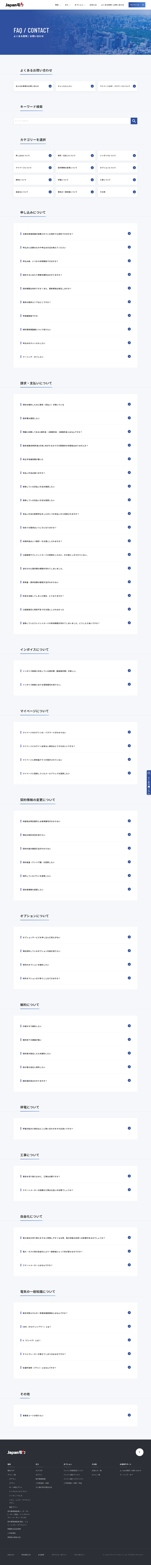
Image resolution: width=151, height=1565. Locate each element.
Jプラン (12, 1483)
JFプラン (12, 1479)
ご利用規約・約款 (42, 1483)
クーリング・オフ (126, 1475)
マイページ (134, 5)
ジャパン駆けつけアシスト (73, 1479)
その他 (94, 1464)
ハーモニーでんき (15, 1495)
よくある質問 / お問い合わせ (112, 5)
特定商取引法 (26, 1555)
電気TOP (11, 1470)
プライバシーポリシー (59, 1555)
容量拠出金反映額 (14, 1529)
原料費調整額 (41, 1479)
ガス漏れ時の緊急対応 (44, 1487)
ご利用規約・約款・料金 (73, 1483)
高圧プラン (13, 1507)
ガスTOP (39, 1470)
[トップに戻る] (139, 1452)
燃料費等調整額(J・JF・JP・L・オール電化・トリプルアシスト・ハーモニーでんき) (19, 1514)
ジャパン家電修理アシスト (73, 1470)
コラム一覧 (96, 1475)
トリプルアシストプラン (18, 1491)
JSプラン (39, 1475)
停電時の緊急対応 (14, 1537)
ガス (66, 5)
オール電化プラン (15, 1487)
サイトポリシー (79, 1555)
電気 (57, 5)
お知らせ (93, 5)
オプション (79, 5)
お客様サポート (125, 1464)
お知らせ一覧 (97, 1470)
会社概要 (41, 1555)
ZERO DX (11, 1555)
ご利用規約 (12, 1533)
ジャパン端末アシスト (72, 1475)
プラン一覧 (12, 1475)
